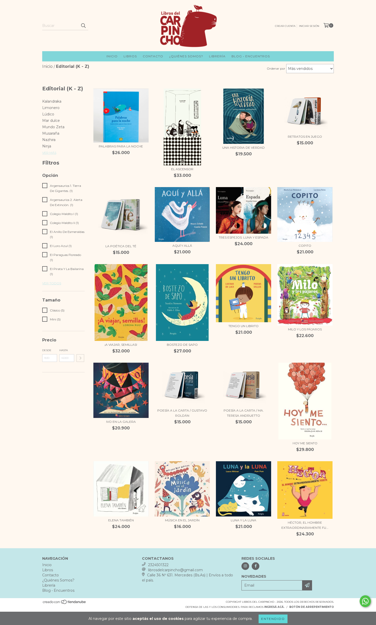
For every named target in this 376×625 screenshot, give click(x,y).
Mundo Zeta (53, 127)
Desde (46, 350)
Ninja (46, 146)
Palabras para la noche (121, 146)
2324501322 (158, 565)
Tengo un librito (243, 326)
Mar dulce (51, 120)
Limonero (51, 107)
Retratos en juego (305, 136)
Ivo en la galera (121, 422)
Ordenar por (276, 68)
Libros (130, 56)
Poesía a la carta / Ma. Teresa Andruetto (244, 412)
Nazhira (49, 139)
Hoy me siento (305, 443)
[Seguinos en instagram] (245, 566)
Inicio (112, 56)
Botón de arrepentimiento (311, 607)
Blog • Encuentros (250, 56)
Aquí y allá (182, 245)
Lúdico (48, 114)
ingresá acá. (274, 607)
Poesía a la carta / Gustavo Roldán (182, 412)
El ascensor (182, 169)
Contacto (153, 56)
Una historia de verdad (243, 147)
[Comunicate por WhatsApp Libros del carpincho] (365, 601)
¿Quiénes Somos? (186, 56)
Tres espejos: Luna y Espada (243, 237)
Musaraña (50, 133)
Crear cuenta (285, 26)
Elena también (121, 520)
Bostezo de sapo (182, 345)
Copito (304, 245)
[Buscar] (83, 25)
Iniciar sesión (309, 26)
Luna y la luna (243, 520)
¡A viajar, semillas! (121, 345)
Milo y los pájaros (305, 329)
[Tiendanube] (64, 603)
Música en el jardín (182, 520)
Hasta (63, 350)
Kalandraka (51, 101)
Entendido (273, 619)
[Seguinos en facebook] (255, 566)
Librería (217, 56)
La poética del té (120, 246)
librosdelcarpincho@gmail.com (175, 570)
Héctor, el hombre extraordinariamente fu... (304, 525)
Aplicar (80, 358)
